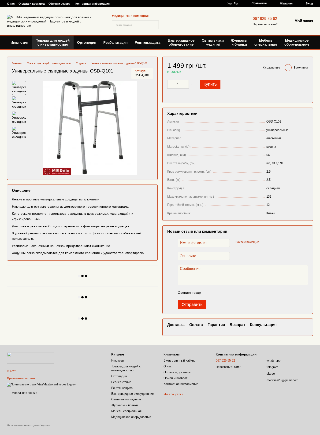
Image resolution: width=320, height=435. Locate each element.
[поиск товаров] (154, 25)
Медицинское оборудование (296, 42)
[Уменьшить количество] (170, 84)
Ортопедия (86, 42)
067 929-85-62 (265, 19)
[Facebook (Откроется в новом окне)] (125, 3)
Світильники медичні (213, 42)
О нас (11, 3)
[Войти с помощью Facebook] (264, 242)
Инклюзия (19, 42)
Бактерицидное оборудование (181, 42)
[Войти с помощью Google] (272, 242)
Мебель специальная (265, 42)
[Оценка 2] (216, 292)
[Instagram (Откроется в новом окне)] (119, 3)
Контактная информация (92, 3)
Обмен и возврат (60, 3)
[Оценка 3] (223, 292)
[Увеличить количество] (185, 84)
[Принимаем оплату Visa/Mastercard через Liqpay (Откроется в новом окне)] (41, 384)
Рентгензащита (147, 42)
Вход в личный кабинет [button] (180, 360)
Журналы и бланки (239, 42)
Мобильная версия (24, 393)
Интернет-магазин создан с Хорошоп (29, 425)
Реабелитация (115, 42)
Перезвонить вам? (265, 24)
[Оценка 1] (208, 292)
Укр (229, 3)
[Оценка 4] (231, 292)
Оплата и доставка (32, 3)
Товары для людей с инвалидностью (53, 42)
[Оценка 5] (238, 292)
